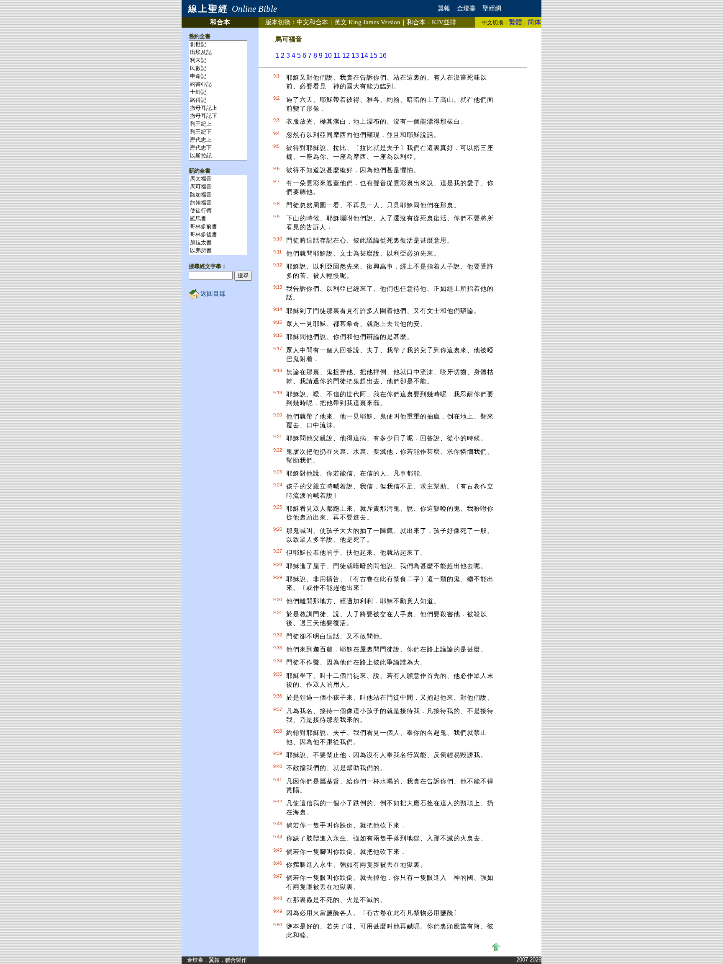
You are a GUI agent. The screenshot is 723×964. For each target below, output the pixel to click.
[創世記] (218, 45)
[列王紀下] (218, 132)
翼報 (444, 8)
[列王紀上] (218, 124)
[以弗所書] (218, 251)
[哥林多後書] (218, 235)
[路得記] (218, 100)
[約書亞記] (218, 84)
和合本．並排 (431, 22)
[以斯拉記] (218, 156)
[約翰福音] (218, 203)
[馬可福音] (218, 187)
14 (364, 55)
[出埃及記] (218, 53)
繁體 (515, 22)
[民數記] (218, 68)
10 (328, 55)
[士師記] (218, 92)
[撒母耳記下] (218, 116)
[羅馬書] (218, 219)
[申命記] (218, 76)
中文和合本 (312, 22)
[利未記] (218, 61)
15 (373, 55)
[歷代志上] (218, 140)
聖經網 (491, 8)
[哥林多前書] (218, 227)
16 (383, 55)
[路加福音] (218, 195)
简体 (534, 22)
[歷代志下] (218, 148)
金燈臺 (466, 8)
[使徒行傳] (218, 211)
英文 (367, 22)
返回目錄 (212, 293)
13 (355, 55)
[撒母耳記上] (218, 108)
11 (337, 55)
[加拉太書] (218, 243)
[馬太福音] (218, 179)
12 (346, 55)
